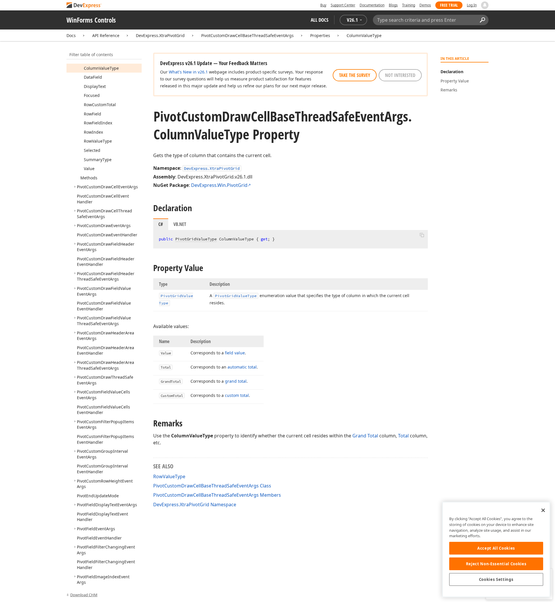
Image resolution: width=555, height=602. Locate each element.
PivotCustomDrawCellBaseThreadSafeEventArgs (247, 35)
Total (403, 435)
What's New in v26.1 (188, 72)
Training (408, 5)
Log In (472, 5)
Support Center (343, 5)
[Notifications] (485, 5)
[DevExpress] (84, 5)
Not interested (400, 75)
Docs (71, 35)
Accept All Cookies (496, 548)
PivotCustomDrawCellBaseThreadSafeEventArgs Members (217, 495)
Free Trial (449, 5)
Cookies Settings (496, 579)
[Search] (482, 20)
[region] (496, 549)
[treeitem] (101, 68)
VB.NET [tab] (179, 224)
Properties (320, 35)
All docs (319, 19)
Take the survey (354, 75)
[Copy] (422, 235)
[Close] (543, 510)
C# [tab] (160, 224)
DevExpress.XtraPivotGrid (160, 35)
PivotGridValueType (196, 239)
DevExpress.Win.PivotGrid (219, 185)
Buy (323, 5)
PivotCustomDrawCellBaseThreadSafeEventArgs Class (212, 486)
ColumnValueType (364, 35)
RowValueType (169, 476)
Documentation (372, 5)
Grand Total (365, 435)
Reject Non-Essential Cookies (496, 563)
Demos (425, 5)
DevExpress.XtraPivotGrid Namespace (194, 504)
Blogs (393, 5)
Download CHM (83, 594)
